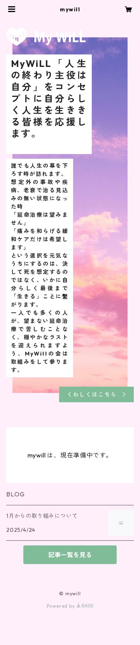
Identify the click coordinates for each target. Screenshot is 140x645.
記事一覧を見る (70, 555)
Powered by (62, 606)
